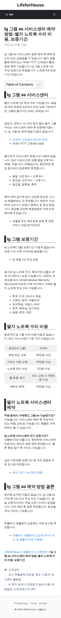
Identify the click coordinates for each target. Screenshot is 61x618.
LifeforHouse (30, 5)
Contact (43, 603)
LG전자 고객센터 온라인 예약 (30, 139)
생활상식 (28, 552)
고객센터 (42, 552)
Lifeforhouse (12, 552)
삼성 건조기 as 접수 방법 (27, 472)
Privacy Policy (21, 603)
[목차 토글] (38, 84)
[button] (54, 14)
